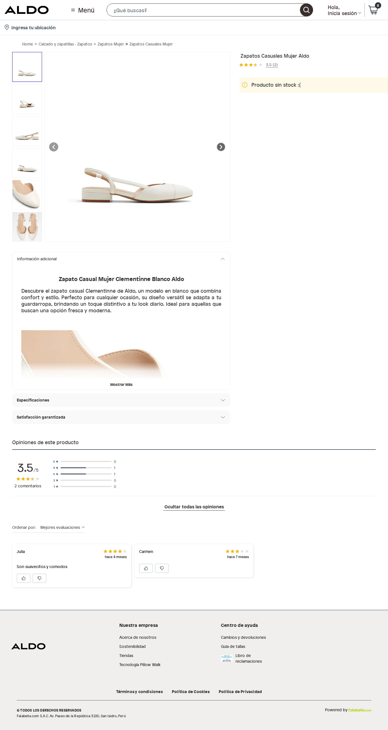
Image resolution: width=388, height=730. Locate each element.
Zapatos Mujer (111, 44)
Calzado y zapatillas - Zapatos (65, 44)
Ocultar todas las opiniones (194, 506)
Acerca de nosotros (137, 637)
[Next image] (221, 146)
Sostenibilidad (132, 646)
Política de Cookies (191, 691)
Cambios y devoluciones (243, 637)
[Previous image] (53, 146)
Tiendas (126, 655)
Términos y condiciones (139, 691)
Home (27, 44)
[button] (210, 10)
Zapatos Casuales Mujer (151, 44)
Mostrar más (121, 384)
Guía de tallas (233, 646)
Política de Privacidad (240, 691)
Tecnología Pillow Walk (139, 664)
